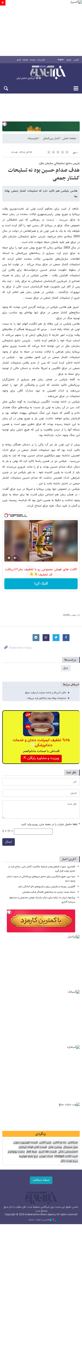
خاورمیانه (33, 138)
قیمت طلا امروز (47, 1152)
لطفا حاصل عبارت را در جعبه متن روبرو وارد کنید (50, 824)
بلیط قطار (31, 1152)
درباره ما (33, 59)
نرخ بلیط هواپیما (28, 1156)
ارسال (8, 842)
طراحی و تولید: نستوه (39, 1220)
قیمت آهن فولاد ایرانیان (32, 1147)
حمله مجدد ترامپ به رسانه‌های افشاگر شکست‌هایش (48, 892)
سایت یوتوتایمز (16, 1152)
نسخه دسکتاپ (41, 1180)
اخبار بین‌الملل (51, 138)
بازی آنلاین (45, 1142)
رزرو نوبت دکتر (69, 1161)
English (61, 59)
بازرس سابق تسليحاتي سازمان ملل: (59, 163)
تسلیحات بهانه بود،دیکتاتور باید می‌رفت (46, 698)
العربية (69, 59)
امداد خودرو (46, 1156)
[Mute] (15, 558)
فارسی (76, 59)
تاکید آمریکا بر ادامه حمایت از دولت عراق (45, 693)
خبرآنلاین (41, 73)
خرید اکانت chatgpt (66, 1156)
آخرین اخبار (69, 859)
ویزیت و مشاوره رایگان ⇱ (41, 758)
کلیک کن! (41, 584)
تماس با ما (41, 59)
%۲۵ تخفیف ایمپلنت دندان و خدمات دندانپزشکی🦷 (41, 742)
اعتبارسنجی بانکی (68, 1152)
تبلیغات (25, 59)
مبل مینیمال (70, 1147)
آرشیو (19, 59)
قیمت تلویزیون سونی (25, 1142)
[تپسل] (4, 123)
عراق (65, 668)
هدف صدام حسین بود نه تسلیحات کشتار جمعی (44, 174)
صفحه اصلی (69, 138)
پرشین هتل (55, 1147)
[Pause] (9, 558)
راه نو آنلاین (59, 1142)
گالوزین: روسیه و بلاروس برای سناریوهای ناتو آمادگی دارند (46, 887)
